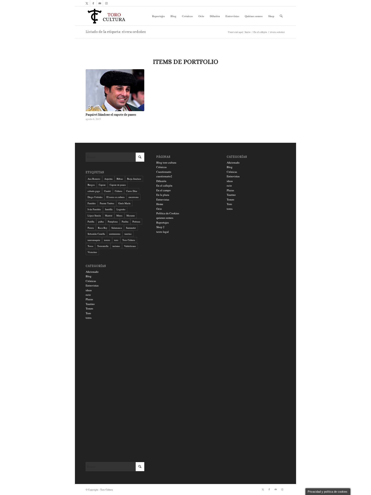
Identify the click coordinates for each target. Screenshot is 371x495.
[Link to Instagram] (106, 3)
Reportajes (162, 222)
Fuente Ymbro (107, 203)
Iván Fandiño (94, 209)
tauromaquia (94, 240)
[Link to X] (87, 3)
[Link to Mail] (100, 3)
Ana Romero (94, 178)
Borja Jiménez (134, 178)
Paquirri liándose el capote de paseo (111, 114)
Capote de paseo (118, 184)
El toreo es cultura (115, 197)
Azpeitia (108, 178)
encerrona (133, 197)
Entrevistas (92, 285)
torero (107, 240)
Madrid (108, 215)
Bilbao (120, 178)
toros (88, 318)
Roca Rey (102, 227)
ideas (89, 290)
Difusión (161, 181)
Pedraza (136, 221)
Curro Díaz (131, 191)
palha (101, 221)
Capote (102, 184)
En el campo (163, 190)
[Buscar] (281, 16)
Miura (119, 215)
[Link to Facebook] (93, 3)
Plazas (89, 299)
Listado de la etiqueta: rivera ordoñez (116, 32)
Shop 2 (160, 227)
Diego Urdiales (95, 197)
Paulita (125, 221)
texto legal (162, 232)
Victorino (92, 252)
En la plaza (162, 195)
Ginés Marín (124, 203)
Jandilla (109, 209)
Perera (91, 227)
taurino (128, 233)
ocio (88, 295)
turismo (116, 246)
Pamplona (113, 221)
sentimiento (114, 233)
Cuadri (107, 191)
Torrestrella (102, 246)
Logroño (121, 209)
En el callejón (164, 185)
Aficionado (92, 272)
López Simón (94, 215)
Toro (88, 313)
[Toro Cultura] (106, 16)
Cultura (118, 191)
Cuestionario (163, 172)
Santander (131, 227)
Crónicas (91, 281)
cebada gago (94, 191)
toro (116, 240)
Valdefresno (130, 246)
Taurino (90, 304)
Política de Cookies (167, 213)
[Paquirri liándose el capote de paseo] (115, 90)
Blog (88, 276)
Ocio (159, 209)
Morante (130, 215)
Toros (90, 246)
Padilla (91, 221)
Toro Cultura (128, 240)
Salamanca (116, 227)
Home (159, 204)
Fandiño (92, 203)
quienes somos (164, 218)
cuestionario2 (164, 176)
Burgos (91, 184)
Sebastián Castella (96, 233)
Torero (89, 308)
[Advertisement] (115, 391)
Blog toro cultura (166, 162)
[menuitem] (158, 16)
